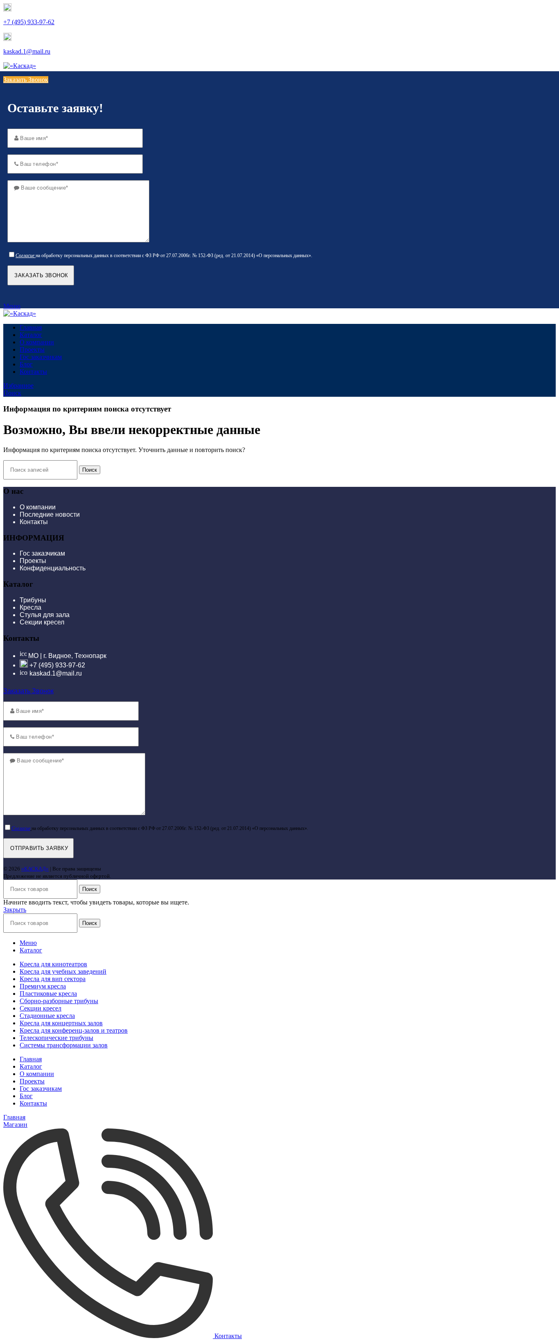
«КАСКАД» (35, 869)
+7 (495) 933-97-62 (28, 21)
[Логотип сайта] (19, 65)
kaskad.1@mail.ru (26, 51)
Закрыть (14, 909)
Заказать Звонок (25, 79)
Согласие (25, 255)
